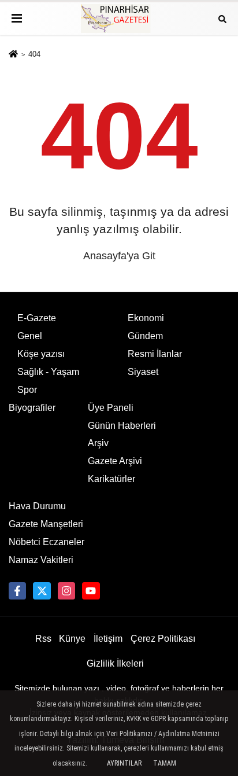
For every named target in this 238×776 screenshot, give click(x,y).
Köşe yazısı (41, 354)
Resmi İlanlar (155, 354)
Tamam (164, 763)
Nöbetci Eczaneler (46, 542)
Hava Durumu (37, 506)
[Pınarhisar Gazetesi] (119, 18)
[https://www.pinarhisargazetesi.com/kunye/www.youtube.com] (90, 591)
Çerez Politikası (163, 638)
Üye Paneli (110, 408)
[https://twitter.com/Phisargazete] (41, 591)
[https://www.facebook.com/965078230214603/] (17, 591)
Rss (43, 638)
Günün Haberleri (122, 426)
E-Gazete (36, 318)
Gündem (145, 336)
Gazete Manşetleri (46, 524)
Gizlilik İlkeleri (115, 663)
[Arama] (222, 18)
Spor (27, 390)
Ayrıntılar (124, 763)
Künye (72, 638)
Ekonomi (146, 318)
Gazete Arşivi (115, 461)
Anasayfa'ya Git (119, 256)
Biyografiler (32, 408)
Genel (29, 336)
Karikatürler (111, 479)
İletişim (108, 638)
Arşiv (98, 443)
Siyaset (143, 372)
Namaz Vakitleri (41, 560)
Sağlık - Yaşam (48, 372)
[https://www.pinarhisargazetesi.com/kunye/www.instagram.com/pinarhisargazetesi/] (66, 591)
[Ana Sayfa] (13, 54)
